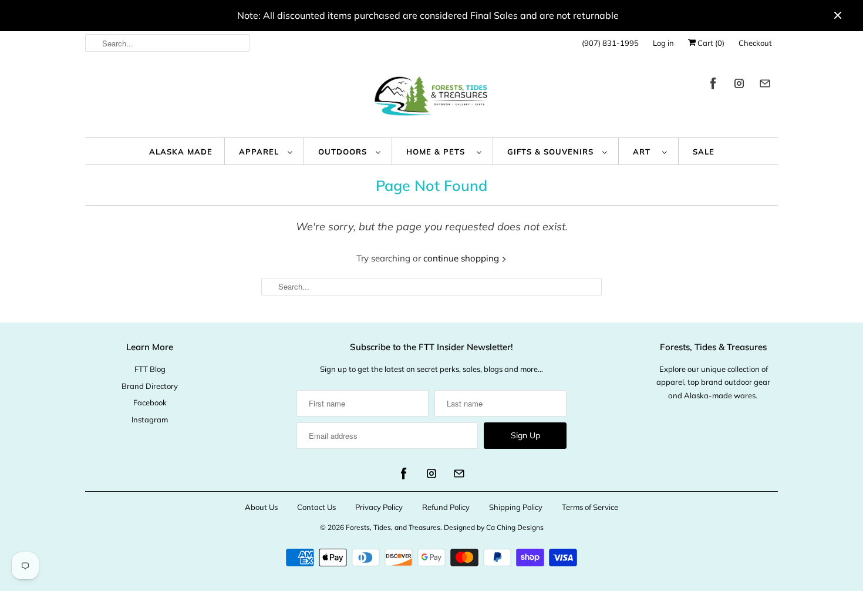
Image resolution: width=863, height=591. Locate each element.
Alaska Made (181, 151)
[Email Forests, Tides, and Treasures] (765, 85)
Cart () (710, 43)
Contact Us (316, 507)
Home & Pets (438, 151)
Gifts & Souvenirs (551, 151)
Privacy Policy (379, 507)
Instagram (150, 419)
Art (644, 151)
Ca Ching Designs (515, 527)
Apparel (260, 151)
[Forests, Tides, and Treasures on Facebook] (713, 85)
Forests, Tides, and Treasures (393, 527)
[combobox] (167, 43)
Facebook (150, 402)
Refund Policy (446, 507)
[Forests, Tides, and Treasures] (431, 99)
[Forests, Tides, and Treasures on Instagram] (739, 85)
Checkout (755, 43)
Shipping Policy (515, 507)
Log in (663, 43)
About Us (261, 507)
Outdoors (344, 151)
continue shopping (462, 258)
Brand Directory (150, 386)
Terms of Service (590, 507)
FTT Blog (150, 369)
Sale (703, 151)
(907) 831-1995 (610, 43)
